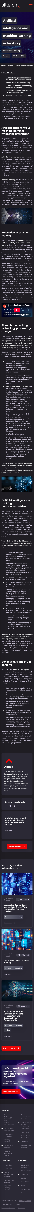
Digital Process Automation (26, 1137)
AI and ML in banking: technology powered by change (19, 86)
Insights (10, 65)
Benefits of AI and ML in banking (18, 95)
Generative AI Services (8, 1146)
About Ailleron (26, 1171)
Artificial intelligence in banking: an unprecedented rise (18, 91)
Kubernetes (25, 1132)
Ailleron (3, 65)
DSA (18, 1204)
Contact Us (24, 1174)
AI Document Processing (8, 1135)
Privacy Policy (25, 1201)
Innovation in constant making (18, 83)
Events (23, 1185)
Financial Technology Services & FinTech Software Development (9, 1120)
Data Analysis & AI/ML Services (9, 1129)
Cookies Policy (7, 1204)
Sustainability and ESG (25, 1166)
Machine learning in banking (17, 386)
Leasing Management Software (8, 1174)
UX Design (24, 1141)
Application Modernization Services (26, 1117)
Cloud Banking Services (26, 1146)
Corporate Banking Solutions (7, 1188)
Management (25, 1189)
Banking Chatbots (7, 1141)
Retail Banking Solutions (9, 1181)
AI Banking (8, 1165)
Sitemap (21, 1208)
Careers (23, 1193)
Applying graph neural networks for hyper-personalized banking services (15, 821)
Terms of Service (8, 1208)
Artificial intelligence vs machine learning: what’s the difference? (18, 79)
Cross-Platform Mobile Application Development (26, 1125)
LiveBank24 (8, 1169)
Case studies (25, 1182)
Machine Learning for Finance (8, 1153)
